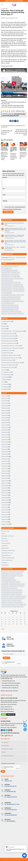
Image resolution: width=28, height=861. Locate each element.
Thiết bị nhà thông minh (6, 560)
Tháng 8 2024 (4, 432)
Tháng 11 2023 (4, 454)
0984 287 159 (12, 786)
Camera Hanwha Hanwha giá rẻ (8, 581)
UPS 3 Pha (19, 600)
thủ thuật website (16, 299)
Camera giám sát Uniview (7, 536)
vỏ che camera (10, 602)
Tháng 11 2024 (4, 425)
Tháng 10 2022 (4, 485)
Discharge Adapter (5, 594)
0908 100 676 (8, 706)
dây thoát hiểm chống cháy (7, 280)
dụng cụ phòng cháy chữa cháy (8, 282)
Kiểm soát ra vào (5, 531)
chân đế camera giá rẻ (6, 590)
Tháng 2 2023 (4, 475)
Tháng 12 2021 (4, 509)
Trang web (5, 200)
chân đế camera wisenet (17, 590)
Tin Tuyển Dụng (5, 386)
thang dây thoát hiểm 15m (7, 288)
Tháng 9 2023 (4, 459)
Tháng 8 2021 (4, 519)
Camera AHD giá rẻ (5, 573)
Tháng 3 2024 (4, 444)
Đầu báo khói (4, 313)
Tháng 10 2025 (4, 405)
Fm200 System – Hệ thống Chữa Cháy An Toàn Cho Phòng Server (13, 258)
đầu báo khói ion (20, 313)
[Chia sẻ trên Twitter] (13, 121)
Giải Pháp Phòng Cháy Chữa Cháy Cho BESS (14, 223)
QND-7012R (17, 282)
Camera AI (13, 573)
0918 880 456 (12, 791)
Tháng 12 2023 (4, 451)
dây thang (11, 278)
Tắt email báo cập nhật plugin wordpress (10, 305)
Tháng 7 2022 (4, 492)
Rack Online (12, 596)
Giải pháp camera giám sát (7, 333)
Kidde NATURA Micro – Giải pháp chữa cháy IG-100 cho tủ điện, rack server (14, 236)
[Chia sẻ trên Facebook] (10, 121)
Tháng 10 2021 (4, 514)
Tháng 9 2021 (4, 517)
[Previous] (1, 154)
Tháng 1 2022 (4, 507)
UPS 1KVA (14, 600)
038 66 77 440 (15, 804)
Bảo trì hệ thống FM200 (6, 268)
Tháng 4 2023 (4, 471)
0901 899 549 (13, 797)
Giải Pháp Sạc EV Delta (6, 350)
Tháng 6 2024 (4, 437)
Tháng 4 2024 (4, 442)
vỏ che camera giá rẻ (18, 602)
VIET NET (15, 18)
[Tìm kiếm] (26, 4)
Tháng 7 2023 (4, 463)
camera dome (4, 575)
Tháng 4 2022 (4, 500)
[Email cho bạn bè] (15, 121)
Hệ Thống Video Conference (8, 367)
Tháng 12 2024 (5, 422)
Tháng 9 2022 (4, 488)
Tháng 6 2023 (4, 466)
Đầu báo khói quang (12, 313)
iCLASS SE (13, 594)
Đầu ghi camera (15, 604)
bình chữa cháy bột (5, 266)
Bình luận (5, 177)
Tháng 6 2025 (4, 410)
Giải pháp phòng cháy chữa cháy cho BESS (11, 348)
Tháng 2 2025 (4, 417)
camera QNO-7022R (15, 272)
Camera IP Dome (5, 585)
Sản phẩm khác (5, 565)
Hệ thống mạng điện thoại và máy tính (10, 357)
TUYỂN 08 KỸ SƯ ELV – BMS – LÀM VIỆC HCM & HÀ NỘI (15, 248)
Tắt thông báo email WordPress (8, 309)
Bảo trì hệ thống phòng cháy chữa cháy (9, 270)
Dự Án (2, 323)
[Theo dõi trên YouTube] (11, 730)
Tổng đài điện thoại (6, 555)
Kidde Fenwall (19, 594)
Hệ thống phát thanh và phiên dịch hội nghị (11, 362)
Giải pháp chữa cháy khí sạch (8, 336)
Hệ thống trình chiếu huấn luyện (8, 365)
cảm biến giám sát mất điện (7, 592)
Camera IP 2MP (5, 583)
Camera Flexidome (12, 575)
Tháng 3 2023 (4, 473)
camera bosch (19, 573)
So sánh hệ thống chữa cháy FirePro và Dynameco (6, 132)
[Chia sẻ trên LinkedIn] (17, 121)
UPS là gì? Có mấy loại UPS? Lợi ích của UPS (4, 149)
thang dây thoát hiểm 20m (18, 288)
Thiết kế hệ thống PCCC (6, 299)
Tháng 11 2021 (4, 512)
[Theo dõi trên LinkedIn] (9, 730)
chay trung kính (5, 278)
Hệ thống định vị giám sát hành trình (9, 355)
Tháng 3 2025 (4, 415)
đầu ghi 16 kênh (23, 604)
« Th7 (2, 629)
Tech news (3, 369)
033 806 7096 (13, 809)
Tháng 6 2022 (4, 495)
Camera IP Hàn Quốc (14, 585)
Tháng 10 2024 (5, 427)
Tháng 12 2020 (4, 524)
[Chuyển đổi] (26, 531)
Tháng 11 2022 (4, 483)
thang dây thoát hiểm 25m (7, 290)
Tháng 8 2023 (4, 461)
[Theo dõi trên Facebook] (2, 730)
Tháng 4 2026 (4, 398)
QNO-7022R (4, 284)
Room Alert (10, 284)
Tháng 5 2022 (4, 497)
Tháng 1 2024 (4, 449)
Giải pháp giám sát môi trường (8, 340)
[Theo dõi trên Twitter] (4, 730)
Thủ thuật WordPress (6, 301)
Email (4, 194)
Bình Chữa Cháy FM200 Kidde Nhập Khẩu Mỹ (23, 149)
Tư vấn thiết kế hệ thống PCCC (8, 303)
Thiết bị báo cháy (20, 295)
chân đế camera (14, 588)
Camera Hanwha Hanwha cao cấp (8, 579)
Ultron (9, 600)
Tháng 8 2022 (4, 490)
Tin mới (3, 382)
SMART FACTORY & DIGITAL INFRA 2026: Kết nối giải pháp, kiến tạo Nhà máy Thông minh (15, 242)
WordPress (12, 311)
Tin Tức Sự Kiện (4, 384)
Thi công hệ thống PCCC (7, 293)
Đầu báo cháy (18, 311)
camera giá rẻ (20, 575)
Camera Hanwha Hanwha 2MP (8, 577)
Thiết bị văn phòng (5, 543)
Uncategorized (5, 389)
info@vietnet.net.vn (9, 709)
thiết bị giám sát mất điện (20, 596)
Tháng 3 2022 (4, 502)
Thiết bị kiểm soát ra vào (7, 553)
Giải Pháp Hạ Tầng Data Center (8, 343)
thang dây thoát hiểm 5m (7, 286)
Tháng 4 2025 (4, 413)
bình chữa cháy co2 (14, 266)
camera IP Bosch (12, 583)
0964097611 (14, 815)
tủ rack (17, 309)
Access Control (5, 571)
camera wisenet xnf (14, 274)
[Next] (26, 154)
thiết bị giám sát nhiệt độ (19, 598)
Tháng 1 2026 (4, 400)
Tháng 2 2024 (4, 446)
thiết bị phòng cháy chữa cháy (14, 297)
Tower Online (4, 600)
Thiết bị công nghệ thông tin (8, 557)
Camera (3, 533)
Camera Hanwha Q (5, 274)
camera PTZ (21, 585)
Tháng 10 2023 (4, 456)
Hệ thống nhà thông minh (7, 360)
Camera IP (17, 581)
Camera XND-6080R (15, 276)
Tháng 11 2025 (4, 403)
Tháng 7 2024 (4, 434)
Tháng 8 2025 (4, 408)
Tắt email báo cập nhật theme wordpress (10, 307)
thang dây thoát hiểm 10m (18, 286)
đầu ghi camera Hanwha (18, 606)
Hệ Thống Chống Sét (6, 353)
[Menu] (2, 4)
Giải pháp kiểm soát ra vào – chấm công (10, 345)
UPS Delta (4, 602)
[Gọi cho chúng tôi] (6, 730)
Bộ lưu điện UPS (5, 548)
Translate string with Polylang (17, 301)
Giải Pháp (3, 328)
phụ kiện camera (5, 596)
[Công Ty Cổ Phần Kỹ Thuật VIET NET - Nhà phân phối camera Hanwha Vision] (14, 4)
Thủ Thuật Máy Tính (6, 372)
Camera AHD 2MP (20, 571)
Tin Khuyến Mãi (4, 379)
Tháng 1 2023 (4, 478)
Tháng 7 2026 (4, 396)
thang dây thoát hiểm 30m (19, 290)
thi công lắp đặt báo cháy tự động (8, 295)
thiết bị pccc (4, 297)
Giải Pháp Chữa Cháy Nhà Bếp (8, 338)
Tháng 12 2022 (4, 480)
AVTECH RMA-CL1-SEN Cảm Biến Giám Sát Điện (13, 149)
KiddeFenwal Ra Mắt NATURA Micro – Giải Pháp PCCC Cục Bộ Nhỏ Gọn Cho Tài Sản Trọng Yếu (15, 230)
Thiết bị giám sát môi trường (8, 550)
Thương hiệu (4, 562)
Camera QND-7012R (6, 272)
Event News (4, 326)
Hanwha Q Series (5, 311)
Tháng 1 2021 (4, 521)
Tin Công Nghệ (4, 8)
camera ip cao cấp (20, 583)
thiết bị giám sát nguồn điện (7, 598)
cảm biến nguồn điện (18, 592)
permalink (5, 126)
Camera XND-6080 (6, 276)
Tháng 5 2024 (4, 439)
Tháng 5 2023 (4, 468)
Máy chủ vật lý (4, 540)
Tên (4, 188)
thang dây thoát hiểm (18, 284)
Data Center (4, 538)
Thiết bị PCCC (4, 545)
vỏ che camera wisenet (6, 604)
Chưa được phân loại (6, 321)
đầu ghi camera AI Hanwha (7, 606)
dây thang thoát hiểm (18, 278)
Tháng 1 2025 (4, 420)
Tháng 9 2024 (4, 429)
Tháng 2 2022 (4, 505)
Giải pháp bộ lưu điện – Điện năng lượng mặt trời (12, 331)
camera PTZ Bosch (5, 588)
